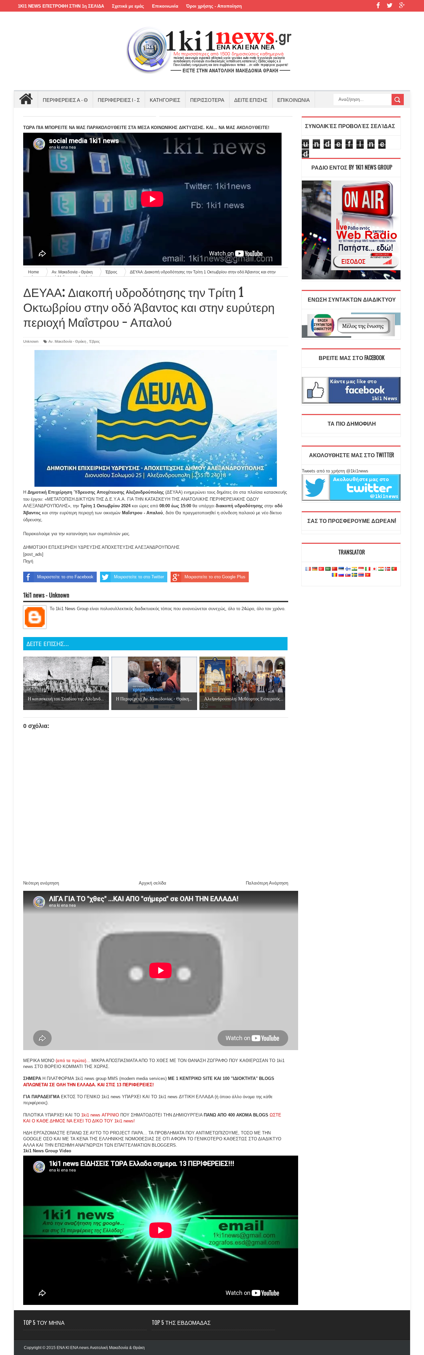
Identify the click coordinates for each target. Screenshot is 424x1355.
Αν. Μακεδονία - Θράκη (67, 341)
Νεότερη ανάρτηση (41, 883)
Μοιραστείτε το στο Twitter (139, 576)
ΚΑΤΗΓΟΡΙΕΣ (165, 99)
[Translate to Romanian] (334, 575)
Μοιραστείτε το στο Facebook (65, 576)
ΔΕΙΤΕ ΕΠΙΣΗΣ (250, 99)
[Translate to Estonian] (341, 569)
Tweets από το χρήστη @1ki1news (335, 470)
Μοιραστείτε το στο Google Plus (215, 576)
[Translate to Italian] (367, 569)
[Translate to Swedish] (354, 575)
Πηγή (28, 561)
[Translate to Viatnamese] (367, 575)
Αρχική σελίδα (152, 883)
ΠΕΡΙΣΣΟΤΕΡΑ (207, 99)
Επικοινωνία (165, 6)
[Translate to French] (308, 569)
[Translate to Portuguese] (394, 569)
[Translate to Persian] (381, 569)
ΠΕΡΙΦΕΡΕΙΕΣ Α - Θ (65, 99)
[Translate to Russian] (341, 575)
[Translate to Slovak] (347, 575)
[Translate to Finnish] (347, 569)
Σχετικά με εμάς (128, 6)
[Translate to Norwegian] (387, 569)
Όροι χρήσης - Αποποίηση (214, 6)
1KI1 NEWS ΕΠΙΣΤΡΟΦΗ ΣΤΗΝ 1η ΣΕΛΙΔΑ (61, 6)
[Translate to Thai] (361, 575)
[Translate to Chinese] (334, 569)
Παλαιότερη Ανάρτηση (267, 883)
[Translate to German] (314, 569)
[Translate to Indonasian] (361, 569)
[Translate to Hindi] (354, 569)
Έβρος (94, 341)
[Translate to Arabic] (328, 569)
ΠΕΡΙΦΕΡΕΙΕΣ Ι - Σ (119, 99)
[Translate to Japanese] (374, 569)
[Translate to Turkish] (321, 569)
